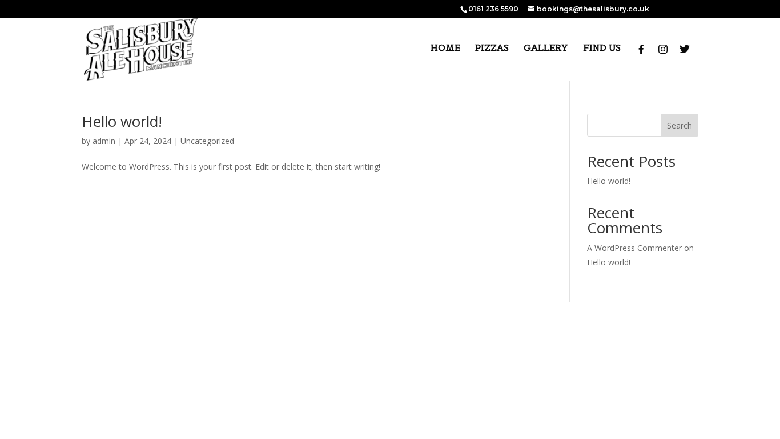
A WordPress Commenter (634, 247)
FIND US (602, 48)
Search (679, 125)
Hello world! (122, 121)
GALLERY (546, 48)
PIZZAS (492, 48)
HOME (445, 48)
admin (104, 140)
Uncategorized (207, 140)
